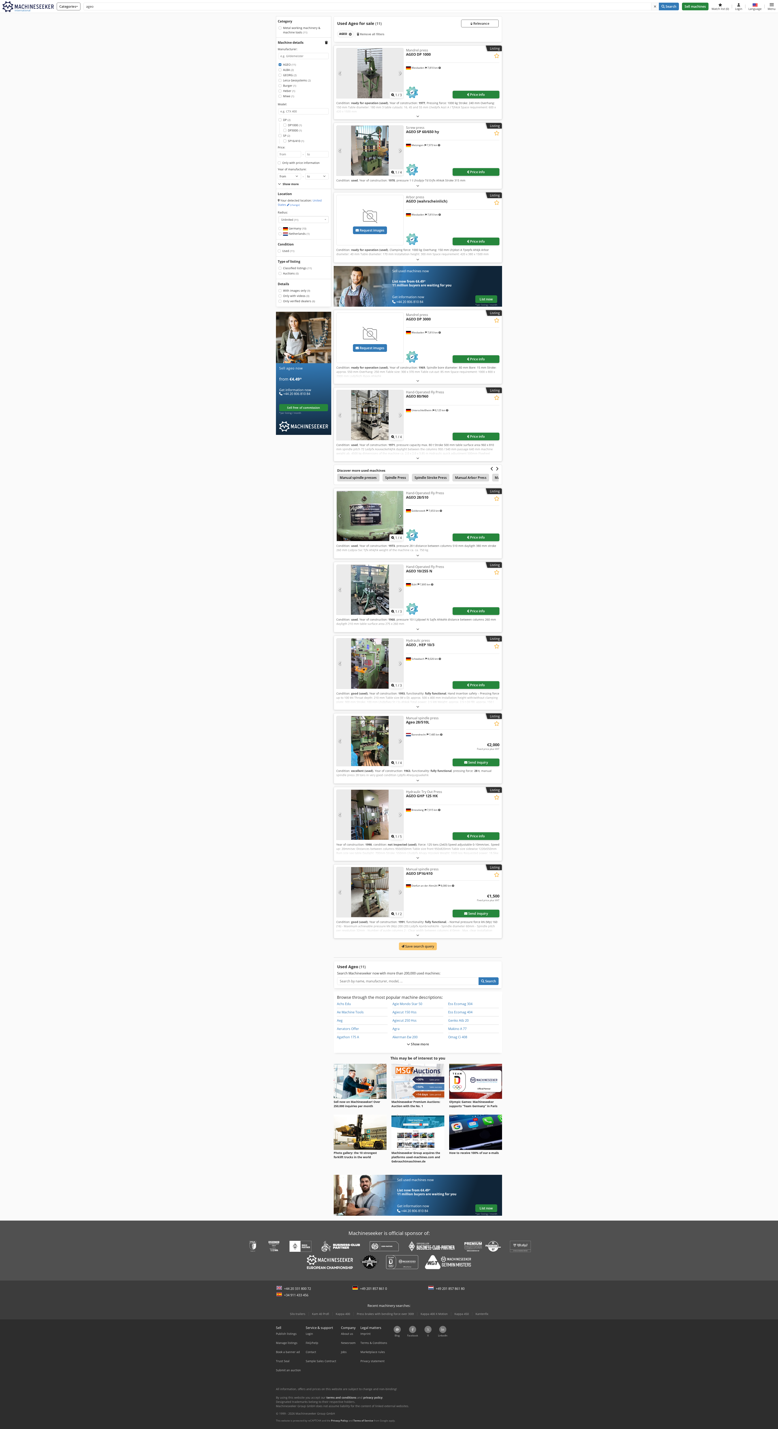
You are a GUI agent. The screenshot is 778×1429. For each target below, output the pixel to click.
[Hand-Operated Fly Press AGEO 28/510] (370, 516)
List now (486, 299)
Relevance (480, 23)
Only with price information (301, 163)
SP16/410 (296, 141)
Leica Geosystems (297, 80)
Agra (396, 1029)
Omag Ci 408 (457, 1037)
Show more (419, 1044)
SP (286, 136)
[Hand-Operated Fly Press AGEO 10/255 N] (370, 590)
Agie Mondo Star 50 (407, 1004)
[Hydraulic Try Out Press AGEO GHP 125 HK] (370, 815)
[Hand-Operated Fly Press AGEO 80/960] (370, 415)
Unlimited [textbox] (289, 220)
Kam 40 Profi (320, 1314)
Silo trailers (297, 1314)
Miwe (288, 96)
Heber (289, 91)
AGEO (289, 64)
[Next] (399, 73)
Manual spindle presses (358, 477)
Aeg (340, 1020)
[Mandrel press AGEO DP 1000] (370, 73)
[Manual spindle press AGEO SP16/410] (370, 892)
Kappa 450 (461, 1314)
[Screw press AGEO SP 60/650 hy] (370, 151)
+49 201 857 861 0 (373, 1288)
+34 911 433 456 (296, 1295)
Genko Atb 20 (458, 1020)
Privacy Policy (339, 1420)
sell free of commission (303, 408)
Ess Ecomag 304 (460, 1004)
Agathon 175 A (348, 1037)
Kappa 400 (343, 1314)
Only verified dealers (299, 301)
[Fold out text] (418, 116)
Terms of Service (363, 1420)
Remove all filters (372, 34)
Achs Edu (344, 1004)
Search (670, 6)
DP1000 (295, 125)
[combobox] (304, 219)
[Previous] (339, 73)
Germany (297, 228)
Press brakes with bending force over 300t (385, 1314)
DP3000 (295, 130)
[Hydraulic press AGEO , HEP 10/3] (370, 663)
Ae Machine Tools (350, 1012)
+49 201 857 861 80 (450, 1288)
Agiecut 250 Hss (404, 1020)
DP (287, 120)
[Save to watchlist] (496, 56)
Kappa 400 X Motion (434, 1314)
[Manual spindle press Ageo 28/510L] (370, 741)
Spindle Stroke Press (431, 477)
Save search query (419, 946)
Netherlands (299, 234)
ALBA (288, 70)
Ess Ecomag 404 (460, 1012)
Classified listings (297, 268)
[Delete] (655, 6)
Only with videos (296, 296)
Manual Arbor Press (470, 477)
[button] (772, 6)
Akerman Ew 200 (405, 1037)
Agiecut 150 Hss (404, 1012)
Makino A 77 (457, 1029)
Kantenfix (482, 1314)
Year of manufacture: (292, 169)
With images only (296, 290)
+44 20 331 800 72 (297, 1288)
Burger (289, 86)
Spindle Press (395, 477)
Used (288, 251)
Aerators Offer (348, 1029)
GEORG (290, 75)
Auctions (291, 273)
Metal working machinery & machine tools (301, 30)
